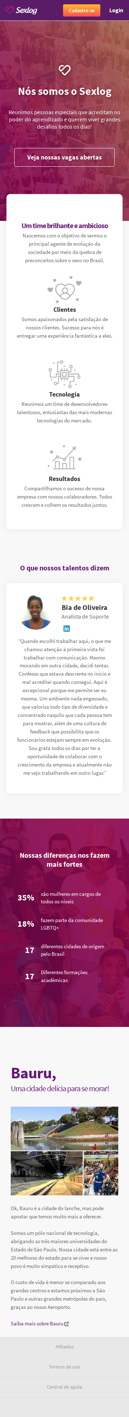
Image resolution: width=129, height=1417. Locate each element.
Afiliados (65, 1346)
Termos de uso (64, 1366)
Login (116, 10)
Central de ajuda (64, 1387)
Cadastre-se (82, 10)
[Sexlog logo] (21, 10)
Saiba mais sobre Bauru (37, 1323)
